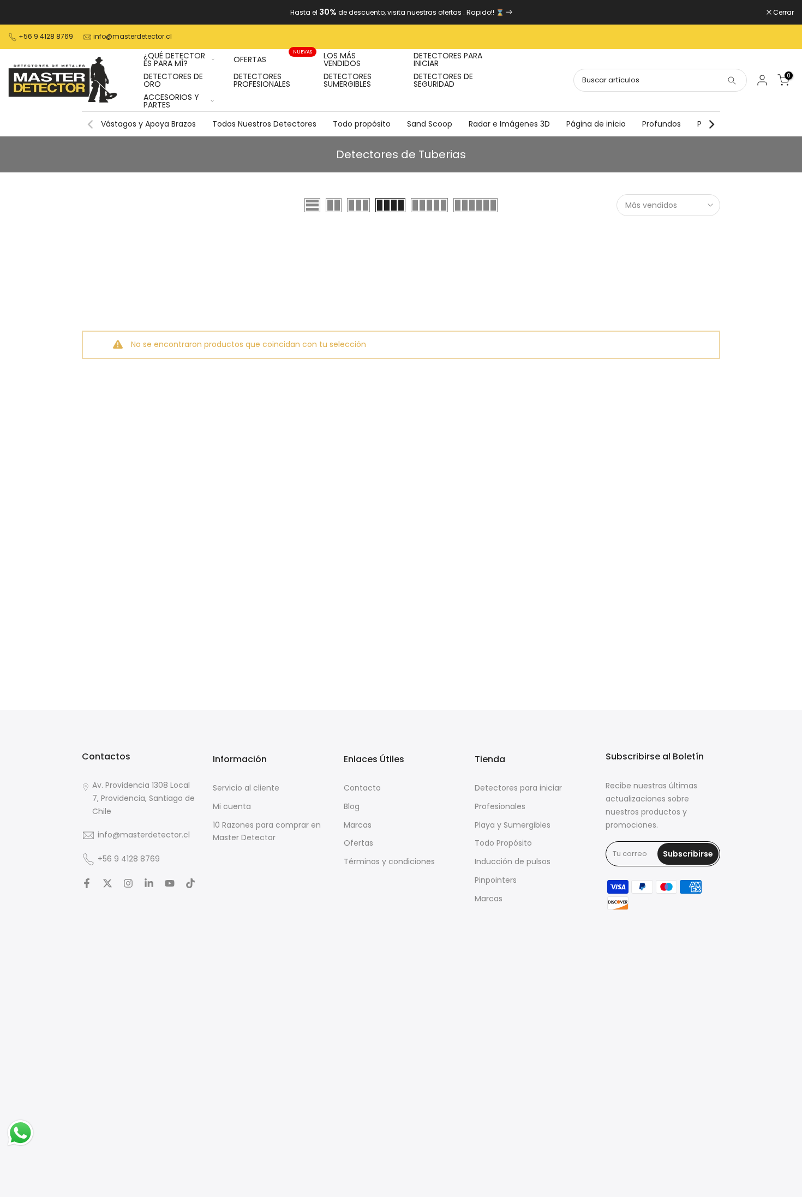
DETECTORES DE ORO (173, 80)
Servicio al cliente (246, 787)
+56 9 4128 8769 (46, 36)
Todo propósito (362, 123)
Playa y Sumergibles (512, 824)
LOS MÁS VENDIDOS (342, 59)
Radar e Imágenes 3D (509, 123)
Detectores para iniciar (518, 787)
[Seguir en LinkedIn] (149, 883)
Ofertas (358, 842)
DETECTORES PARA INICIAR (448, 59)
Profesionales (500, 806)
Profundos (661, 123)
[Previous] (91, 124)
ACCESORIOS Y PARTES (171, 101)
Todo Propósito (503, 842)
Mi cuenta (232, 806)
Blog (352, 806)
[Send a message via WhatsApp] (20, 1133)
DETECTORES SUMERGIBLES (348, 80)
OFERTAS (273, 59)
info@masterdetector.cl (132, 36)
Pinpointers (496, 880)
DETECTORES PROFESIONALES (262, 80)
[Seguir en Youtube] (170, 883)
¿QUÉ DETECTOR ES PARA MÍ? (174, 59)
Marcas (358, 824)
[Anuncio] (401, 12)
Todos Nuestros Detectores (264, 123)
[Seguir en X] (107, 883)
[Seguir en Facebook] (87, 883)
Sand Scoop (429, 123)
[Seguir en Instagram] (128, 883)
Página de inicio (596, 123)
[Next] (711, 124)
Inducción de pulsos (512, 861)
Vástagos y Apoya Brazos (148, 123)
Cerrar (24, 12)
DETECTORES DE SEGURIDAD (443, 80)
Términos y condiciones (389, 861)
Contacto (362, 787)
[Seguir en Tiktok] (190, 883)
